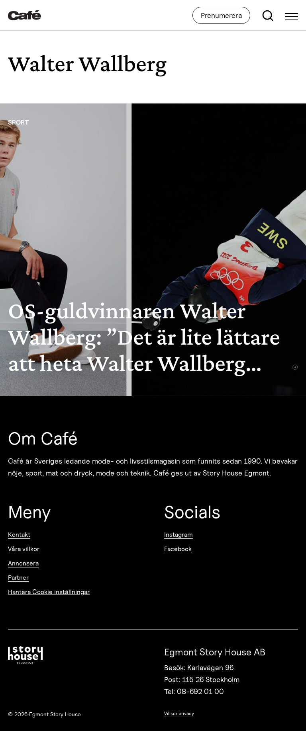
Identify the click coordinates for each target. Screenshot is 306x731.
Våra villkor (23, 549)
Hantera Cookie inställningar (49, 592)
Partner (18, 577)
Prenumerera (221, 15)
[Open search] (267, 15)
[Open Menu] (291, 15)
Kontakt (19, 534)
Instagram (178, 534)
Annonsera (23, 563)
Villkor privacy (179, 713)
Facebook (178, 549)
